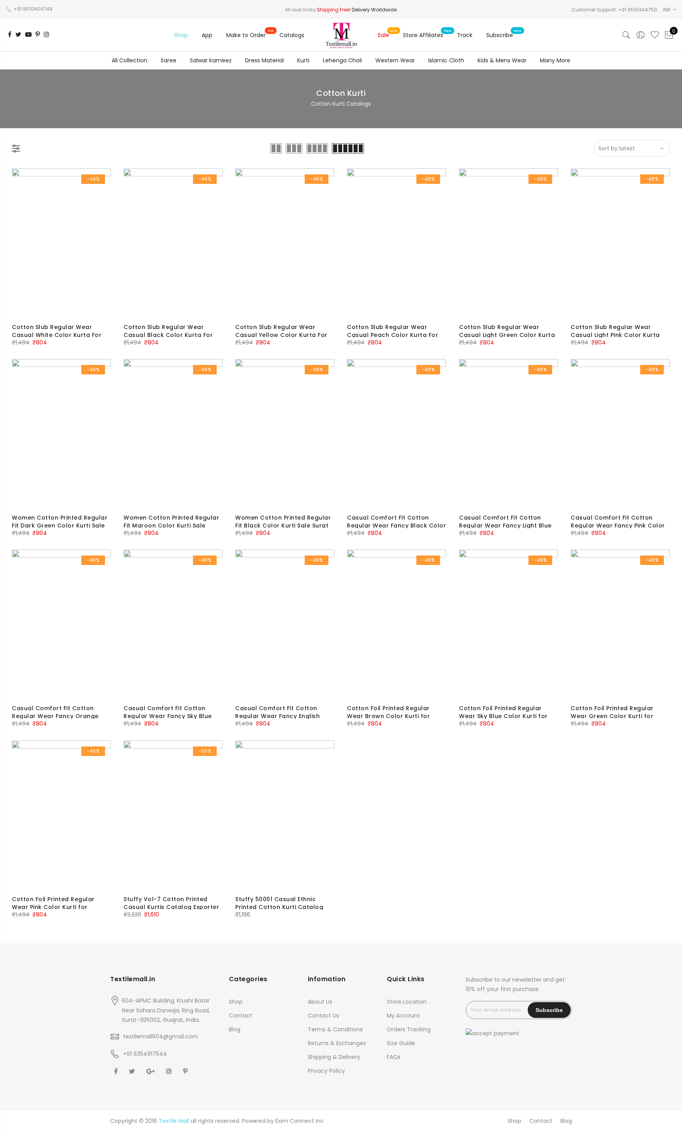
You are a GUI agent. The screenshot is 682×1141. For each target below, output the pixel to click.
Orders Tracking (409, 1029)
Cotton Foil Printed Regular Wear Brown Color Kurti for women (388, 716)
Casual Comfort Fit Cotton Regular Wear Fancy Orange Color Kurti (55, 716)
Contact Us (323, 1015)
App (207, 35)
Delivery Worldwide (374, 9)
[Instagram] (170, 1071)
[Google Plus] (151, 1071)
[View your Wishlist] (655, 35)
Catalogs (291, 35)
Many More (555, 60)
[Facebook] (117, 1071)
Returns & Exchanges (337, 1043)
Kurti (303, 60)
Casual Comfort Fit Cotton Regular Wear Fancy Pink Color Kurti (618, 525)
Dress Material (264, 60)
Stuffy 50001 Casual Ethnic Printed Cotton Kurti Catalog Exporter (279, 907)
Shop (181, 35)
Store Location (407, 1002)
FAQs (394, 1057)
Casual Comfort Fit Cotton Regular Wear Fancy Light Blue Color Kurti (505, 525)
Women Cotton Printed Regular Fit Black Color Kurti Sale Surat (283, 521)
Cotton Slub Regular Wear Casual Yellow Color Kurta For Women (281, 335)
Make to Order (246, 35)
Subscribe (499, 35)
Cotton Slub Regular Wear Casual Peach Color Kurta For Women (392, 335)
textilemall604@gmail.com (160, 1036)
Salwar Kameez (211, 60)
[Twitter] (133, 1071)
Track (464, 35)
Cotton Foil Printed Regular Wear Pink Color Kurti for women (53, 907)
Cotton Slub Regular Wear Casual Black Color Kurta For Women (168, 335)
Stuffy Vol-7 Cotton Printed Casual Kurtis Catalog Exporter (171, 903)
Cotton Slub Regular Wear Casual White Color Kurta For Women (56, 335)
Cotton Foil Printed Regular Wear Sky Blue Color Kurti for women (503, 716)
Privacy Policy (326, 1071)
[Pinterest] (186, 1071)
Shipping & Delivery (334, 1057)
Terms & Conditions (335, 1029)
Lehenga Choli (342, 60)
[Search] (626, 35)
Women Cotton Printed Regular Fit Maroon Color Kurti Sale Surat (171, 525)
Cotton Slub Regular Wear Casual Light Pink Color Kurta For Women (615, 335)
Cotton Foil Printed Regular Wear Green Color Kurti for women (612, 716)
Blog (234, 1029)
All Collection (129, 60)
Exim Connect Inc (299, 1121)
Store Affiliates (423, 35)
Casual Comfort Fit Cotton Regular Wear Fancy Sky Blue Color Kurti (168, 716)
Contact (240, 1015)
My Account (403, 1015)
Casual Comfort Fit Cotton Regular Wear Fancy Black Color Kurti (396, 525)
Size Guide (401, 1043)
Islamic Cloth (446, 60)
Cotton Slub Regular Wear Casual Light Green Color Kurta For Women (507, 335)
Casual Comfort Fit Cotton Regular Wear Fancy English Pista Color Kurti (277, 716)
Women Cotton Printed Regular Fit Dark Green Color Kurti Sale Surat (59, 525)
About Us (320, 1002)
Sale (383, 35)
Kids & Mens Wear (502, 60)
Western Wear (395, 60)
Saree (168, 60)
